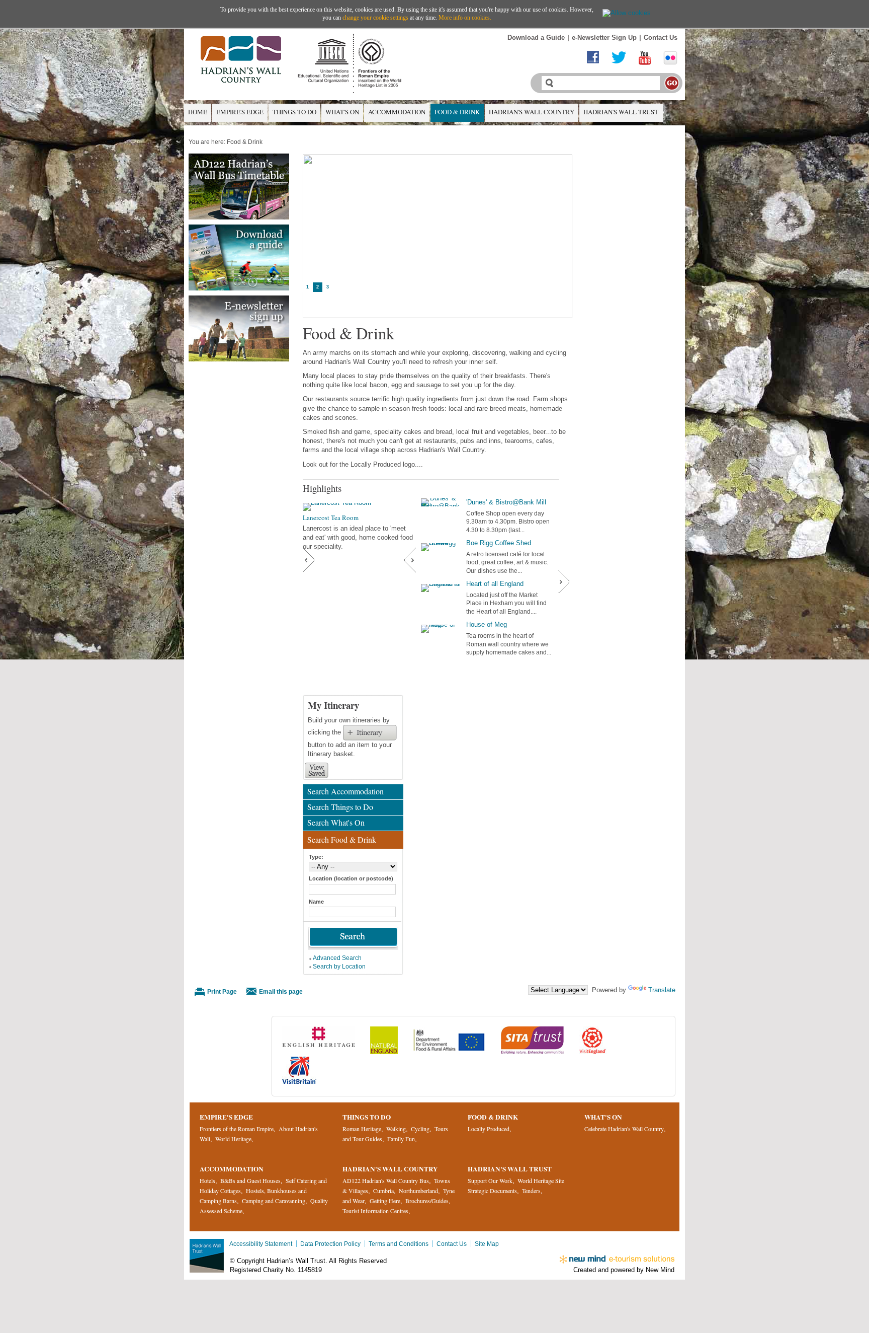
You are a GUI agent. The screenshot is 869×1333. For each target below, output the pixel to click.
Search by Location (339, 966)
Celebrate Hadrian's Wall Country (624, 1129)
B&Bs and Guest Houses (250, 1180)
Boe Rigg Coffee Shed (498, 543)
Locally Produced (488, 1129)
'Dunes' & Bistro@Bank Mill (506, 502)
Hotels (207, 1180)
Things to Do (294, 111)
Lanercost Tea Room (331, 517)
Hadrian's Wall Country (531, 111)
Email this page (281, 991)
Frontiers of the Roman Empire (237, 1129)
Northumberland (418, 1191)
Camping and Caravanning (273, 1201)
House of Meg (486, 624)
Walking (396, 1129)
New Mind (660, 1270)
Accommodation (396, 111)
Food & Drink (457, 111)
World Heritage (233, 1139)
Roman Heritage (361, 1129)
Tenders (531, 1191)
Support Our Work (490, 1180)
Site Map (487, 1243)
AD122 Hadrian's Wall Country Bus (385, 1180)
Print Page (222, 991)
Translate (661, 990)
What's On (342, 111)
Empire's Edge (240, 111)
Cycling (420, 1129)
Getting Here (385, 1201)
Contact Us (660, 37)
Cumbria (383, 1191)
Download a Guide (536, 37)
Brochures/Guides (427, 1201)
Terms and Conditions (398, 1243)
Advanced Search (337, 957)
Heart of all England (495, 583)
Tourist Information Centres (375, 1211)
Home (197, 111)
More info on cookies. (465, 17)
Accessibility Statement (260, 1243)
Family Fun (401, 1139)
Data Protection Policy (330, 1243)
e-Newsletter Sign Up (604, 37)
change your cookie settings (375, 17)
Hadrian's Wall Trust (620, 111)
